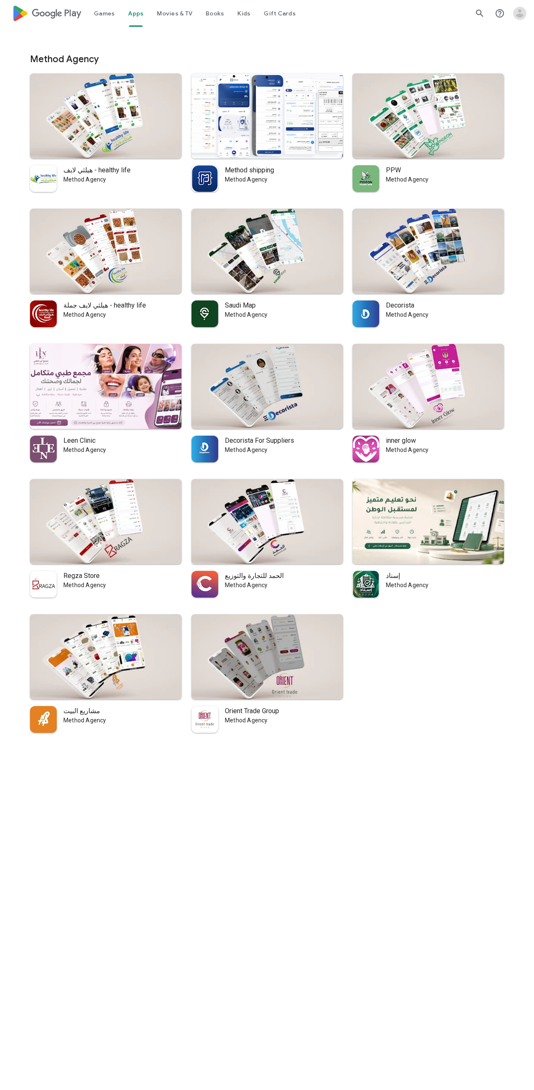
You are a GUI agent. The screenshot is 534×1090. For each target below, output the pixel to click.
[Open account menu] (520, 13)
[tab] (104, 13)
